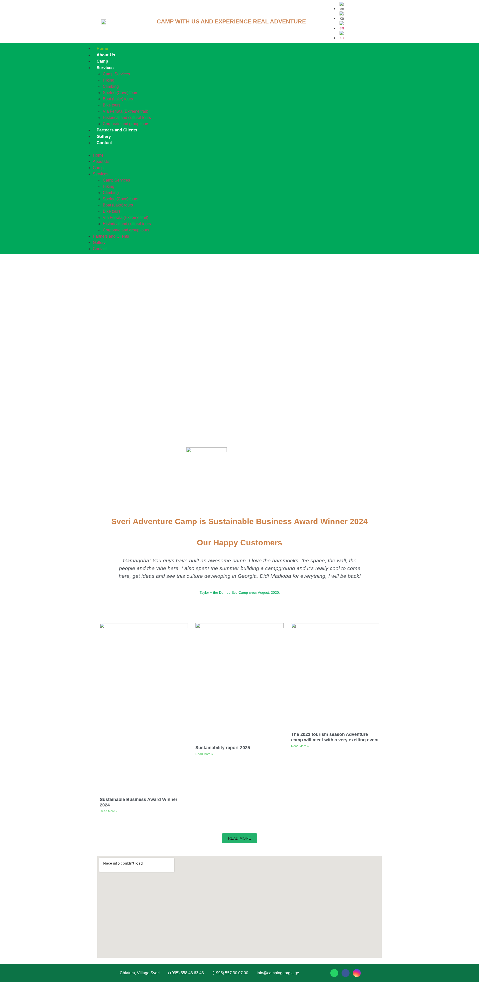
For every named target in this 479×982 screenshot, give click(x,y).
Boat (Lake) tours (118, 99)
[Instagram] (357, 973)
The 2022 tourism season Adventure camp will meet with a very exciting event (335, 737)
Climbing (111, 86)
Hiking (108, 80)
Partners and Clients (117, 130)
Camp (102, 61)
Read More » (109, 811)
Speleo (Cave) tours (120, 93)
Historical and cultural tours (127, 117)
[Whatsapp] (334, 973)
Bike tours (111, 105)
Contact (104, 142)
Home (102, 48)
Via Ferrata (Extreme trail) (125, 111)
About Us (106, 55)
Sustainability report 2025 (222, 747)
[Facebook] (346, 973)
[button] (230, 149)
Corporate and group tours (126, 124)
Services (105, 67)
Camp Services (116, 74)
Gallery (104, 136)
